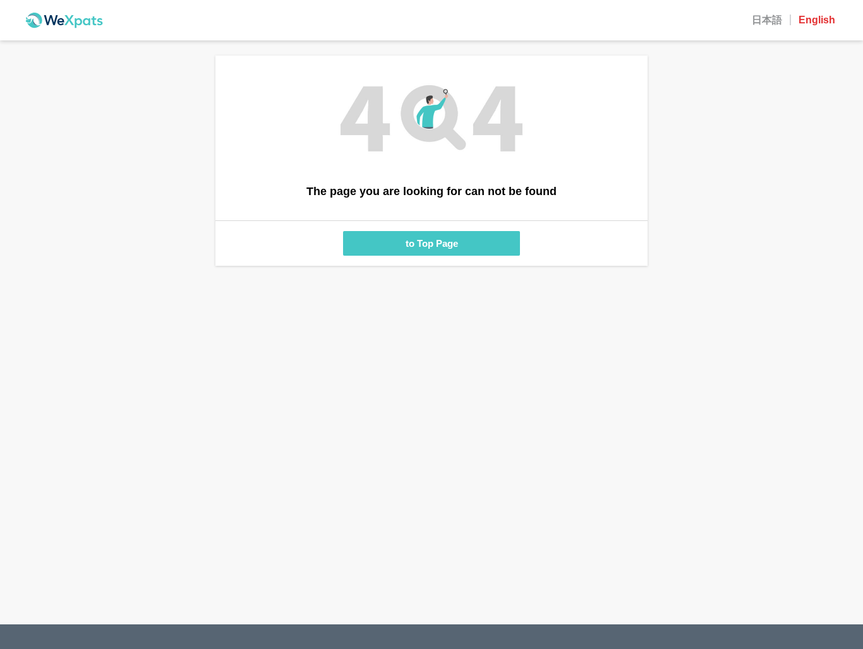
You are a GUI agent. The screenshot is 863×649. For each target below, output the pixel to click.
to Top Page (432, 243)
